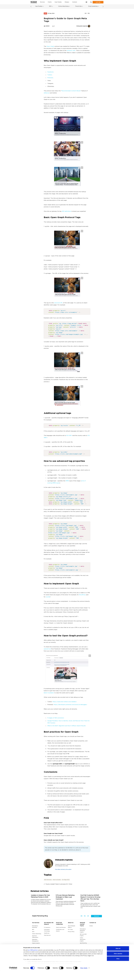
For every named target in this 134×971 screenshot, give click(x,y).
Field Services (47, 935)
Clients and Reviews (61, 927)
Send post (96, 916)
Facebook (50, 72)
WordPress (82, 595)
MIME (67, 481)
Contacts (74, 2)
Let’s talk (98, 2)
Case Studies (58, 2)
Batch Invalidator (49, 693)
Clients (49, 2)
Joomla (48, 597)
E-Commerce (47, 927)
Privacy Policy (71, 931)
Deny (118, 958)
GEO (33, 931)
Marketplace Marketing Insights (83, 930)
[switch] (47, 968)
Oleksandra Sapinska (64, 860)
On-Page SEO (65, 879)
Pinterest (50, 78)
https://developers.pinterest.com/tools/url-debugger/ (70, 704)
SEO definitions (66, 211)
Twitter (49, 75)
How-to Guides (57, 879)
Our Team (70, 929)
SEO (50, 6)
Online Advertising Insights (82, 939)
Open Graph (50, 46)
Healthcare (46, 933)
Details (91, 925)
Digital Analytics (36, 943)
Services (42, 2)
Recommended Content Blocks (71, 91)
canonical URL (58, 303)
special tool (47, 649)
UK (85, 13)
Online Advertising (63, 6)
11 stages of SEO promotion (55, 718)
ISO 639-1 (69, 435)
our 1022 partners (33, 950)
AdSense (46, 93)
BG (81, 916)
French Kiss (78, 6)
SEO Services (48, 879)
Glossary (67, 2)
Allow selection (118, 953)
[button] (86, 2)
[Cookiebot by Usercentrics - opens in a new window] (13, 968)
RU (89, 13)
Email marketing (92, 6)
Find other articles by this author (63, 869)
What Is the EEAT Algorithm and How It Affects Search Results (66, 726)
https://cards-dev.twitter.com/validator (65, 701)
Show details (83, 968)
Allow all (118, 948)
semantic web (71, 50)
